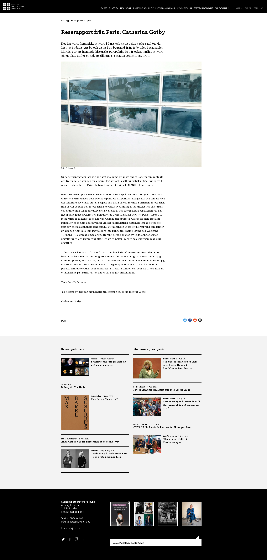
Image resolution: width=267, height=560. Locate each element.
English (248, 8)
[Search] (262, 8)
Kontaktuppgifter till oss (72, 511)
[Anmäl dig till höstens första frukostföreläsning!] (120, 514)
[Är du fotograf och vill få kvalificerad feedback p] (144, 514)
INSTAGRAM (128, 543)
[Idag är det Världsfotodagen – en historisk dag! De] (167, 514)
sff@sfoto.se (75, 528)
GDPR (256, 8)
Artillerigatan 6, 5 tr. (70, 505)
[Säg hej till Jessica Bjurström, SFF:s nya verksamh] (191, 514)
